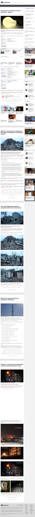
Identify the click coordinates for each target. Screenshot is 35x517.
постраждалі (6, 192)
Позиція (14, 5)
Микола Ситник (3, 14)
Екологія (26, 508)
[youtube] (15, 2)
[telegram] (14, 2)
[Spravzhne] (5, 2)
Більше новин (30, 44)
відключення (17, 101)
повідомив (14, 386)
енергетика (5, 350)
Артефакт (26, 509)
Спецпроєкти (18, 5)
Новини (5, 5)
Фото (25, 5)
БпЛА (2, 192)
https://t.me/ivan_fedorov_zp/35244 (8, 388)
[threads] (16, 103)
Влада (26, 506)
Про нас (22, 2)
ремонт (7, 101)
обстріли (12, 189)
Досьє (22, 5)
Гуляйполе (20, 189)
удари (13, 287)
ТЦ (16, 497)
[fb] (19, 14)
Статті (8, 5)
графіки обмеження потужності (18, 353)
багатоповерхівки (5, 287)
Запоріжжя (16, 189)
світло (13, 101)
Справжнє (7, 320)
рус (26, 2)
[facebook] (12, 2)
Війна (26, 505)
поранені (16, 495)
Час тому (31, 506)
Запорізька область (7, 189)
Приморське (10, 192)
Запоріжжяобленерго (11, 350)
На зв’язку (31, 507)
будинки (12, 195)
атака (10, 287)
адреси (10, 101)
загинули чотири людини (16, 494)
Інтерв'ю (11, 5)
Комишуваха (18, 192)
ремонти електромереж (11, 347)
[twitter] (15, 103)
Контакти (18, 2)
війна (3, 189)
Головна (2, 5)
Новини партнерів (31, 5)
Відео (27, 5)
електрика (16, 350)
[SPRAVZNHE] (5, 505)
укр (25, 2)
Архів (31, 513)
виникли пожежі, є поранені (16, 284)
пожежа (8, 495)
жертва (14, 192)
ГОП (12, 353)
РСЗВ (22, 192)
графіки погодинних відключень (6, 353)
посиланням (11, 320)
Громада (26, 507)
